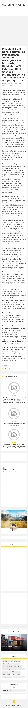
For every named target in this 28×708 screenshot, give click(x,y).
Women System (14, 5)
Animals (10, 661)
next (4, 588)
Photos (8, 674)
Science (18, 674)
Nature (19, 671)
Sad (13, 674)
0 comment (11, 85)
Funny (19, 666)
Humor (15, 669)
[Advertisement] (14, 31)
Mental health (13, 671)
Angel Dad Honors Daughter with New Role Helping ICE (14, 424)
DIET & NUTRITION (7, 666)
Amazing (5, 661)
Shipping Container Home (10, 646)
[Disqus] (14, 486)
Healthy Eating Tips (7, 669)
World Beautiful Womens (19, 677)
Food (15, 666)
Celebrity (10, 663)
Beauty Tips (17, 661)
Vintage (4, 677)
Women (10, 677)
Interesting (5, 671)
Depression (16, 663)
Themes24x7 (18, 705)
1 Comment (4, 85)
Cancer (4, 663)
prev (2, 588)
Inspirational (21, 669)
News (6, 365)
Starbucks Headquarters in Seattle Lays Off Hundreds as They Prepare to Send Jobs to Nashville (14, 446)
